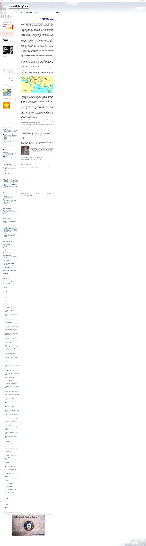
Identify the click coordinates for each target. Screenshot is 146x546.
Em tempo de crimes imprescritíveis (10, 466)
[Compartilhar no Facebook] (40, 157)
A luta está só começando (8, 380)
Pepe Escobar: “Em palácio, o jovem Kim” (11, 346)
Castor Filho (6, 278)
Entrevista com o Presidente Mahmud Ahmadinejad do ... (10, 404)
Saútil (5, 233)
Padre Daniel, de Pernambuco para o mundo (11, 391)
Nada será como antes (7, 242)
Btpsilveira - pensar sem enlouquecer (10, 221)
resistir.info (6, 273)
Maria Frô (5, 258)
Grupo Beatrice (6, 192)
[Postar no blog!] (38, 157)
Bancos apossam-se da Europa (9, 406)
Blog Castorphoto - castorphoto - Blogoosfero (9, 264)
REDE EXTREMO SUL (8, 244)
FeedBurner (13, 80)
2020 (5, 295)
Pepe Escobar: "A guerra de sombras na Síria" (11, 489)
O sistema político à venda (7, 219)
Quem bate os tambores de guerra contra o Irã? (12, 445)
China (32, 158)
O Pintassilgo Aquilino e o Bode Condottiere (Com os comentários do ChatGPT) (10, 154)
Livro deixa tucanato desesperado (10, 377)
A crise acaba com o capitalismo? (10, 492)
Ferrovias (35, 158)
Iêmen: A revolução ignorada (9, 483)
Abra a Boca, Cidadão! (7, 255)
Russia (31, 159)
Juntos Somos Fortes (7, 188)
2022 (5, 292)
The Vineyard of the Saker (8, 164)
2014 (5, 300)
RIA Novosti (6, 139)
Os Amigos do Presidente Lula (9, 149)
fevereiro (6, 507)
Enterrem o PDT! (7, 474)
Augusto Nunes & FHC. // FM (9, 381)
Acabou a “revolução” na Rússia (10, 425)
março (6, 506)
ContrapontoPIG (6, 199)
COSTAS (6, 481)
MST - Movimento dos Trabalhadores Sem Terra (11, 185)
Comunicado (5, 245)
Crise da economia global (8, 451)
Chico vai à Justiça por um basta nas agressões (10, 211)
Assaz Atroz (6, 152)
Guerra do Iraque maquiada (9, 322)
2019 (5, 297)
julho (6, 500)
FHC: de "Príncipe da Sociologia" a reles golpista (10, 256)
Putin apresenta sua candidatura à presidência (12, 447)
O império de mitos (6, 238)
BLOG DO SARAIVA (7, 210)
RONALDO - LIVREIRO (8, 179)
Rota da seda (27, 159)
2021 (5, 294)
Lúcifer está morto (6, 189)
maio (6, 503)
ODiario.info (6, 176)
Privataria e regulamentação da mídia (10, 378)
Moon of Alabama (7, 156)
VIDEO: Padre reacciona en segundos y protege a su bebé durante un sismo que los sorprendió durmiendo (10, 136)
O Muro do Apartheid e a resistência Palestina (12, 394)
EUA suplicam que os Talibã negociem (10, 353)
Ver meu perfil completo (7, 283)
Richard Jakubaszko (7, 268)
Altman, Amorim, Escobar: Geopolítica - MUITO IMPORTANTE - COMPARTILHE (11, 193)
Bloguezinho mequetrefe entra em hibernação (10, 205)
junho (6, 501)
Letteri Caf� (6, 261)
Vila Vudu (39, 159)
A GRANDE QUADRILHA (9, 490)
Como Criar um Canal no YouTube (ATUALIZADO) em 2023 (9, 173)
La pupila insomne (7, 167)
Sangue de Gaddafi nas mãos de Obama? (11, 383)
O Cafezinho (6, 129)
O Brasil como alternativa (8, 393)
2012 (5, 303)
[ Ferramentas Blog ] (7, 171)
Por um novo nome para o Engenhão (10, 420)
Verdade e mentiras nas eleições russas (10, 421)
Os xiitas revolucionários (8, 450)
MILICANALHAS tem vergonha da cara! (11, 473)
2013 (5, 301)
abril (5, 504)
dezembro (6, 306)
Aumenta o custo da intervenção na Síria (11, 484)
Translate (10, 71)
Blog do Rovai (6, 271)
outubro (6, 495)
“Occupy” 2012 (7, 327)
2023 (5, 291)
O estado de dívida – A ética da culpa (10, 384)
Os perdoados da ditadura (8, 486)
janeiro (6, 509)
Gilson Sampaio (6, 204)
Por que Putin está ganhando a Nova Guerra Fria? (10, 253)
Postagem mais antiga (50, 193)
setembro (6, 497)
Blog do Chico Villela (7, 237)
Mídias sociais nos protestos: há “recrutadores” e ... (9, 320)
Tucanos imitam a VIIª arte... (9, 467)
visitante (4, 114)
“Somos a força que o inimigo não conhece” (11, 448)
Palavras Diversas (7, 265)
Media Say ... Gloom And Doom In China (9, 157)
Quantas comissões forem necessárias (10, 487)
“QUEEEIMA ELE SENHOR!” (9, 417)
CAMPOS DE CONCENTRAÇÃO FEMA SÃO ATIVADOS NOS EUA (12, 341)
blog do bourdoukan (7, 213)
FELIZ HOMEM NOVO (8, 308)
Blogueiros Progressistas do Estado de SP (10, 270)
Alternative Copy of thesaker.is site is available (10, 165)
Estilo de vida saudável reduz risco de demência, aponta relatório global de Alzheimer (10, 235)
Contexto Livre (6, 196)
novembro (6, 494)
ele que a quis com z (8, 480)
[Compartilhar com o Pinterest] (41, 157)
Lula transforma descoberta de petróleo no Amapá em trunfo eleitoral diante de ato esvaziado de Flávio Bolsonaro (11, 131)
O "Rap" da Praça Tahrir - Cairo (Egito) (10, 455)
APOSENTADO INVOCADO (8, 223)
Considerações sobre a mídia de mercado (11, 418)
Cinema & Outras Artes (8, 218)
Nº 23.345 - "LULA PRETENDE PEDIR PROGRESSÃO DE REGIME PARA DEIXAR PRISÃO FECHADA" (10, 201)
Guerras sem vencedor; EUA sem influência (11, 413)
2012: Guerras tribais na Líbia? (9, 307)
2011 (5, 304)
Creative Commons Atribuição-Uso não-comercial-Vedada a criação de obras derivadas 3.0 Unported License (10, 42)
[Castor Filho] (3, 35)
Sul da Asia (35, 159)
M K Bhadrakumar (41, 158)
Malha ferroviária (48, 158)
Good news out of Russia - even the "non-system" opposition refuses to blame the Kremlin (11, 249)
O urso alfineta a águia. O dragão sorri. (10, 434)
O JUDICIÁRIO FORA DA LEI (9, 342)
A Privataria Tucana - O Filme (9, 370)
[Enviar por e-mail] (37, 157)
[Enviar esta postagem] (36, 157)
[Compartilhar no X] (39, 157)
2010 (5, 510)
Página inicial (37, 193)
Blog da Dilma (6, 260)
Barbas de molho (7, 476)
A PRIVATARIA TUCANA (9, 441)
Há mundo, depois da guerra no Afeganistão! (11, 326)
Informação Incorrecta (7, 208)
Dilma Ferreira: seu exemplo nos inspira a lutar (10, 186)
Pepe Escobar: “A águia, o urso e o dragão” (11, 329)
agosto (6, 498)
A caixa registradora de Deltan (8, 197)
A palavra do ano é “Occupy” (9, 312)
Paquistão (22, 159)
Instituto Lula (6, 160)
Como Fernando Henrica (8, 375)
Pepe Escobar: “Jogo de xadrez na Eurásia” (11, 338)
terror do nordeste (7, 267)
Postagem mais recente (24, 193)
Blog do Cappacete (7, 252)
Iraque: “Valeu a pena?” (8, 371)
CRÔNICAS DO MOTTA (8, 241)
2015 (5, 298)
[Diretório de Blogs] (6, 109)
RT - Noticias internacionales (8, 134)
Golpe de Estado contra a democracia (10, 469)
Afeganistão (28, 158)
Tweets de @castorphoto (6, 19)
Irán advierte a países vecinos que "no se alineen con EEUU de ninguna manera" (10, 141)
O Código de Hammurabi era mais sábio (11, 459)
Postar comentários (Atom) (28, 195)
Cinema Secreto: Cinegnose (8, 144)
